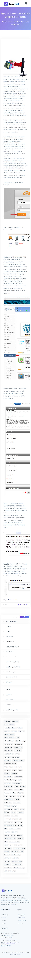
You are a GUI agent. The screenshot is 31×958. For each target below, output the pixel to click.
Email (6, 780)
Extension (7, 783)
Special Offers (10, 700)
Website (7, 861)
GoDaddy (20, 793)
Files (16, 786)
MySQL (14, 806)
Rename (6, 832)
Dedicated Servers (10, 763)
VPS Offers (9, 705)
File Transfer (8, 786)
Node (22, 809)
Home (4, 22)
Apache (6, 731)
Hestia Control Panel (12, 657)
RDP (5, 829)
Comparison (8, 747)
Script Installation (10, 838)
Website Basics (17, 861)
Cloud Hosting (20, 741)
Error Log (13, 780)
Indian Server (8, 799)
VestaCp (7, 855)
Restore (19, 835)
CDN (17, 737)
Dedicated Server (18, 760)
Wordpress (9, 682)
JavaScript (17, 803)
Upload (6, 851)
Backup (14, 731)
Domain (6, 773)
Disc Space (18, 767)
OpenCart (21, 812)
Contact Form (18, 747)
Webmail (15, 858)
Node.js (6, 812)
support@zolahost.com (12, 943)
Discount (7, 770)
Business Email (9, 737)
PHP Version (8, 822)
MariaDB (7, 806)
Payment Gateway (10, 819)
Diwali (14, 770)
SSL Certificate (9, 845)
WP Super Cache (9, 871)
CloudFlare (18, 744)
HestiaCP (12, 796)
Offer (13, 812)
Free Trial (7, 793)
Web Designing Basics (13, 667)
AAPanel (8, 626)
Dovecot (14, 773)
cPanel (10, 22)
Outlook (14, 816)
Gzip (5, 796)
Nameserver (8, 809)
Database (7, 760)
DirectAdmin (10, 641)
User (21, 851)
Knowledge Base (19, 22)
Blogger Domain (9, 734)
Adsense (15, 721)
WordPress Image (19, 868)
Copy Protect (8, 750)
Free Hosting (19, 790)
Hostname (21, 796)
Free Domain (8, 790)
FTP (14, 793)
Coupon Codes (8, 754)
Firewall (22, 786)
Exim (20, 780)
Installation (8, 803)
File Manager (17, 783)
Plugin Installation (10, 825)
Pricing (20, 825)
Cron (17, 754)
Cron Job (7, 757)
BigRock (21, 731)
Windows (7, 864)
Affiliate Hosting (9, 728)
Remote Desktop (15, 829)
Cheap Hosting (9, 741)
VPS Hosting (16, 855)
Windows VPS (17, 864)
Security (20, 838)
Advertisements (9, 724)
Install (17, 799)
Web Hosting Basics (12, 672)
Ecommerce (18, 776)
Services (8, 695)
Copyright (18, 750)
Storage (18, 845)
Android (19, 728)
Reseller (14, 832)
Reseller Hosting (9, 835)
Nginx (16, 809)
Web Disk (7, 858)
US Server (14, 851)
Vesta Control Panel (12, 662)
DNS (20, 770)
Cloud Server (8, 744)
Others (8, 690)
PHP (19, 819)
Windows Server (11, 677)
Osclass (6, 816)
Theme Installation (19, 848)
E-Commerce (12, 600)
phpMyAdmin (18, 822)
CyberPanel (9, 636)
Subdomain (7, 848)
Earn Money (9, 652)
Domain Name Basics (12, 647)
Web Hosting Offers (12, 710)
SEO (5, 842)
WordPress (7, 868)
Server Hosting (14, 842)
